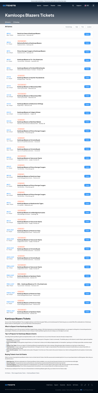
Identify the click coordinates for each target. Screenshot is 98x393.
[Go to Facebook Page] (88, 385)
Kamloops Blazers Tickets (33, 373)
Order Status (49, 385)
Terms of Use (69, 389)
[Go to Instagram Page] (82, 385)
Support (79, 5)
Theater (53, 5)
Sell (75, 385)
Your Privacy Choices (88, 389)
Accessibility (58, 389)
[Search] (73, 5)
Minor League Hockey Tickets (19, 373)
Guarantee (62, 385)
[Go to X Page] (92, 385)
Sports (39, 5)
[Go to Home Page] (9, 5)
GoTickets (7, 373)
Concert (45, 5)
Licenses (64, 389)
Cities (59, 5)
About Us (69, 385)
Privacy (76, 389)
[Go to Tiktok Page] (85, 385)
